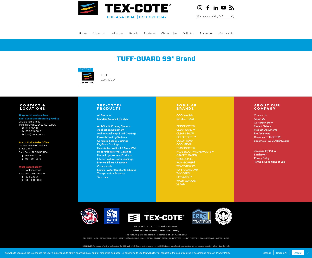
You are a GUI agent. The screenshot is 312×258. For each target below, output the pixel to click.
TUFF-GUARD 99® (187, 169)
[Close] (308, 252)
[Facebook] (208, 8)
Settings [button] (267, 252)
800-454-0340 (121, 17)
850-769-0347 (153, 17)
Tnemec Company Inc (160, 230)
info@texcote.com (35, 134)
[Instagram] (200, 8)
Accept (297, 252)
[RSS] (231, 8)
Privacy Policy (223, 252)
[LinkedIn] (216, 8)
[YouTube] (224, 8)
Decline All (281, 252)
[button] (117, 33)
